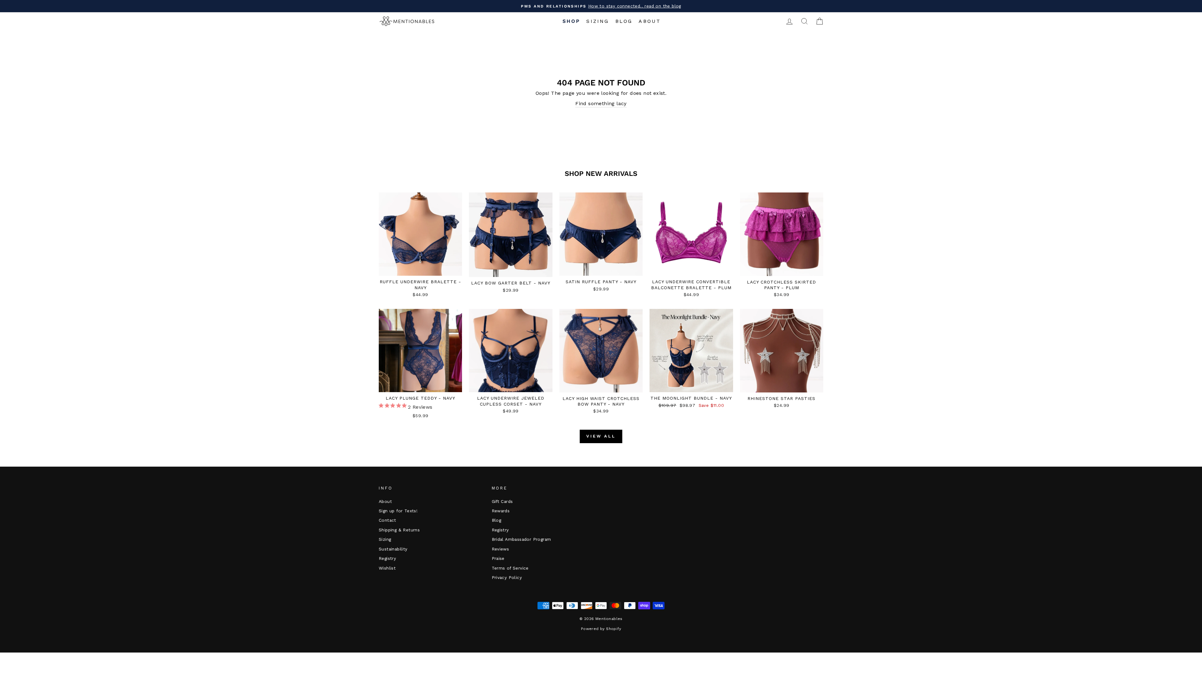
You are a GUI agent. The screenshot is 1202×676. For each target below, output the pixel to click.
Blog (624, 21)
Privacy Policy (507, 577)
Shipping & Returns (399, 529)
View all (601, 436)
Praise (498, 558)
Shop (571, 21)
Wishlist (387, 568)
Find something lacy (601, 103)
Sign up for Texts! (398, 510)
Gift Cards (502, 501)
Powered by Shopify (601, 629)
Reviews (500, 548)
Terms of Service (510, 568)
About (650, 21)
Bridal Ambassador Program (521, 539)
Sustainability (393, 548)
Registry (387, 558)
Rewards (501, 510)
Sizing (597, 21)
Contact (387, 520)
